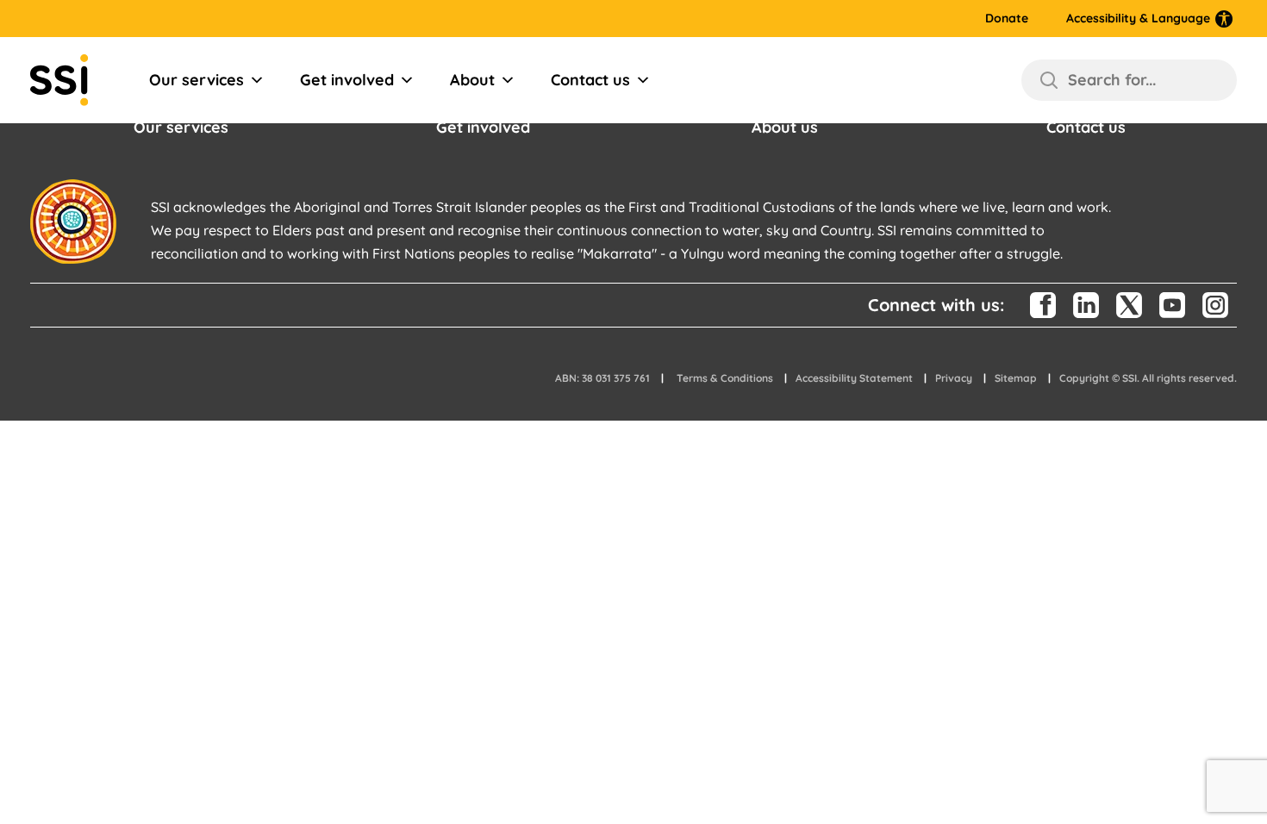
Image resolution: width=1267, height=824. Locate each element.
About (472, 80)
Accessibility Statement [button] (854, 377)
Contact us (590, 80)
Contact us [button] (1086, 127)
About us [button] (785, 127)
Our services (196, 80)
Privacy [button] (953, 377)
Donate (1006, 18)
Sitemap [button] (1016, 377)
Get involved (347, 80)
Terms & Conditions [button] (725, 377)
